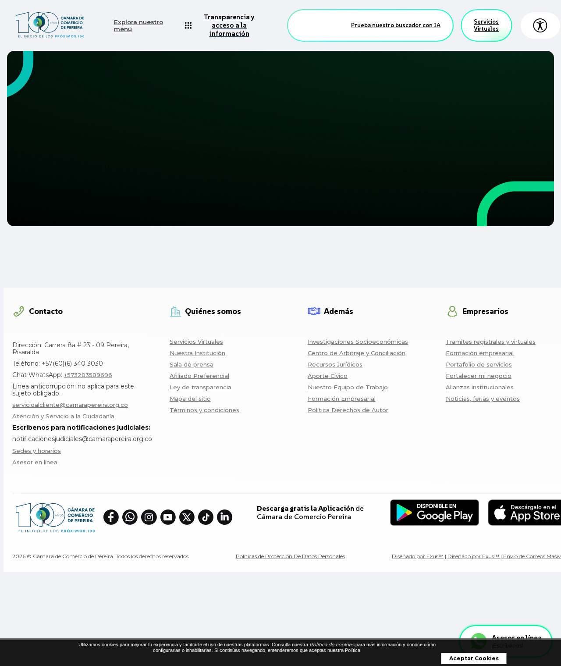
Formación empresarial (480, 352)
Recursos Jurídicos (335, 364)
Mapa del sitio (190, 398)
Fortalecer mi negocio (478, 375)
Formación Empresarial (342, 398)
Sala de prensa (191, 364)
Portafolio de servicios (479, 364)
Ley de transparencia (200, 387)
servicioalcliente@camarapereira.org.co (70, 404)
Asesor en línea (34, 462)
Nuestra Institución (197, 352)
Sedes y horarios (36, 450)
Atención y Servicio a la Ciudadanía (63, 416)
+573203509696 (88, 374)
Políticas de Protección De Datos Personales (290, 556)
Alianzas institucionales (480, 387)
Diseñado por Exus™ (418, 556)
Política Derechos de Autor (348, 409)
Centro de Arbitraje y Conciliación (356, 352)
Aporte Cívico (328, 375)
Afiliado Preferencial (199, 375)
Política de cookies (331, 644)
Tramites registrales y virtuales (491, 341)
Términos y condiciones (204, 409)
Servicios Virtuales (486, 25)
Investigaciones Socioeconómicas (358, 341)
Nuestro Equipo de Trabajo (348, 387)
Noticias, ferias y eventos (483, 398)
